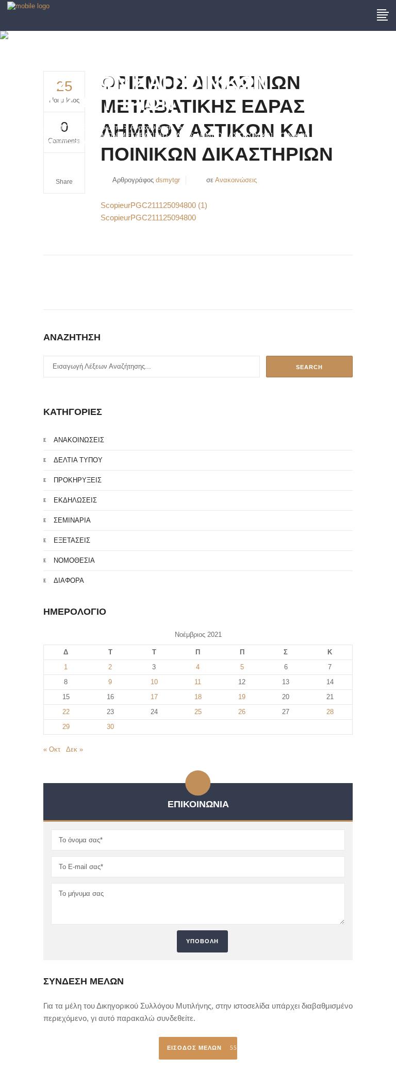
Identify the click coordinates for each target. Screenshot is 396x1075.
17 (154, 697)
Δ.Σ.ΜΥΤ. (58, 127)
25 (198, 712)
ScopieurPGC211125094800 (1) (154, 205)
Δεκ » (74, 749)
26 (241, 712)
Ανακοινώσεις (152, 127)
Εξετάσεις (72, 540)
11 (197, 682)
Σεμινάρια (72, 520)
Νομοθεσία (74, 560)
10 (154, 682)
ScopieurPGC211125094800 (148, 217)
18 (198, 697)
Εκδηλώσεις (75, 500)
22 (66, 712)
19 (241, 697)
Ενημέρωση (100, 127)
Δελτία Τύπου (78, 460)
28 (330, 712)
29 (66, 727)
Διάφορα (69, 580)
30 (110, 727)
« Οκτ (51, 749)
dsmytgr (168, 180)
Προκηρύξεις (78, 480)
